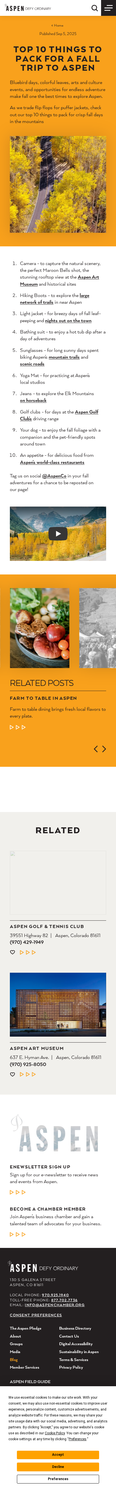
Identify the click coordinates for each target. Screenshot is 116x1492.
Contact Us (69, 1336)
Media (15, 1351)
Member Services (24, 1367)
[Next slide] (104, 749)
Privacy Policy (71, 1367)
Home (58, 25)
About (15, 1336)
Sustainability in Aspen (79, 1351)
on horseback (33, 400)
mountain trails (64, 357)
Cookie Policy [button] (55, 1433)
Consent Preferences (36, 1315)
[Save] (12, 952)
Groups (16, 1343)
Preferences (58, 1479)
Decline (58, 1467)
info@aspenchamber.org (55, 1304)
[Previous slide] (96, 749)
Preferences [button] (77, 1439)
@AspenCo (54, 475)
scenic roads (32, 363)
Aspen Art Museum (37, 1048)
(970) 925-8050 (28, 1064)
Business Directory (75, 1328)
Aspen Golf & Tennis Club (47, 926)
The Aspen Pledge (25, 1328)
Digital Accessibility (76, 1343)
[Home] (28, 7)
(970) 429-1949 (27, 942)
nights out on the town (68, 320)
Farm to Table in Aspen (43, 698)
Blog (14, 1359)
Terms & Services (73, 1359)
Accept (58, 1455)
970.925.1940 (55, 1295)
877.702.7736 (64, 1300)
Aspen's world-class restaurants (52, 462)
